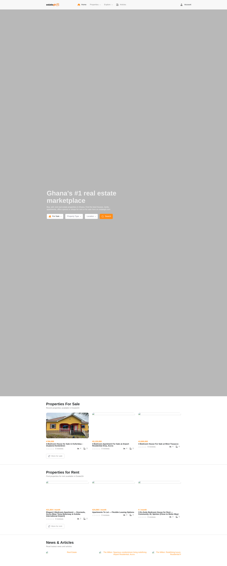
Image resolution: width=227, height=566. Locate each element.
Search (108, 216)
